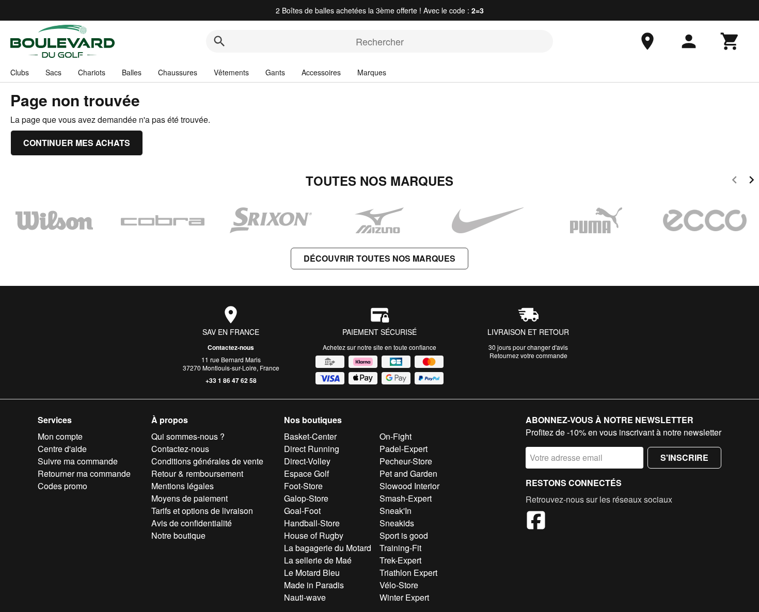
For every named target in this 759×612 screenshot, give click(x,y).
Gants (275, 72)
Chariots (91, 72)
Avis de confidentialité (191, 523)
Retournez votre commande (528, 355)
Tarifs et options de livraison (202, 511)
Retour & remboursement (197, 473)
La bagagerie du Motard (327, 548)
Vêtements (231, 72)
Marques (371, 72)
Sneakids (397, 523)
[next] (751, 181)
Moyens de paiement (189, 498)
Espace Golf (306, 473)
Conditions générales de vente (207, 461)
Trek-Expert (400, 560)
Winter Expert (404, 597)
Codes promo (62, 486)
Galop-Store (306, 498)
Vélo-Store (399, 585)
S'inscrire (684, 457)
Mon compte (60, 436)
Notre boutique (178, 535)
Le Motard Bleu (312, 572)
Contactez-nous (231, 347)
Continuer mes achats (76, 143)
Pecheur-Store (406, 461)
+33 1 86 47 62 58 (231, 380)
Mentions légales (182, 486)
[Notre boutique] (647, 41)
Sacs (53, 72)
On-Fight (396, 436)
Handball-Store (312, 523)
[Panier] (730, 41)
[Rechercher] (219, 41)
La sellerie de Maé (318, 560)
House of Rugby (313, 535)
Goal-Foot (302, 511)
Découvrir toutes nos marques (379, 258)
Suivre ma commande (78, 461)
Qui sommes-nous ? (188, 436)
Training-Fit (400, 548)
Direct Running (311, 449)
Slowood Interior (409, 486)
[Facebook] (536, 522)
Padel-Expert (404, 449)
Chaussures (177, 72)
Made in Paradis (314, 585)
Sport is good (404, 535)
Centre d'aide (62, 449)
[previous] (734, 181)
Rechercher (380, 41)
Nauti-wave (305, 597)
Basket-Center (310, 436)
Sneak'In (396, 511)
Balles (131, 72)
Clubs (19, 72)
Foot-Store (303, 486)
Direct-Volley (307, 461)
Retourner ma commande (84, 473)
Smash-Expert (406, 498)
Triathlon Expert (408, 572)
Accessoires (321, 72)
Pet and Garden (408, 473)
